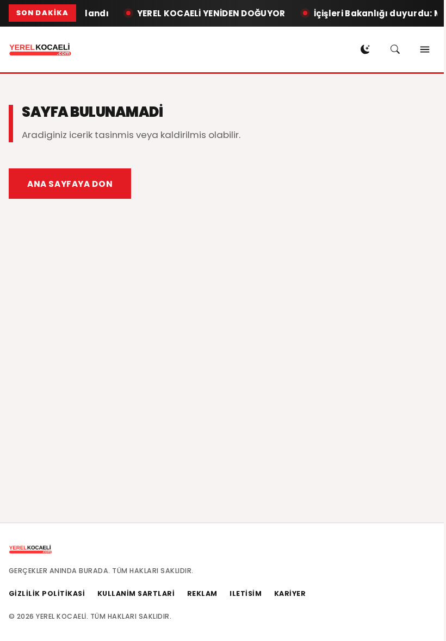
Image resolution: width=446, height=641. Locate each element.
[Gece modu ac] (364, 49)
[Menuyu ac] (424, 49)
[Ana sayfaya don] (40, 49)
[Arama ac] (394, 49)
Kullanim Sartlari (136, 593)
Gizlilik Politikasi (47, 593)
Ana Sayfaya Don (70, 184)
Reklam (202, 593)
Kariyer (290, 593)
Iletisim (246, 593)
